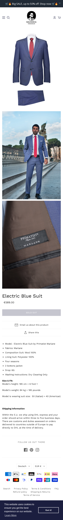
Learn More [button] (11, 515)
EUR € (38, 466)
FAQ (56, 488)
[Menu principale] (3, 17)
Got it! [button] (48, 510)
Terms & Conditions (41, 488)
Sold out (31, 313)
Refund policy (20, 492)
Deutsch (22, 466)
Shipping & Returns (40, 492)
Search (6, 488)
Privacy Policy (21, 488)
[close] (59, 3)
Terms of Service (31, 495)
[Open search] (8, 17)
